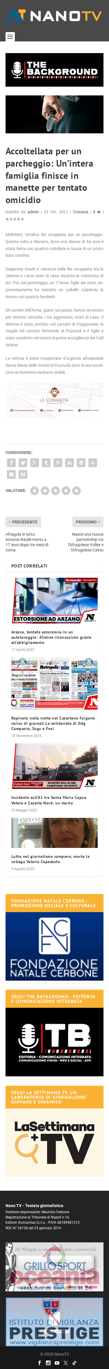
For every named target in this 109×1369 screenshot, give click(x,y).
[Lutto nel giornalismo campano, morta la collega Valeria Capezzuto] (54, 833)
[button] (55, 70)
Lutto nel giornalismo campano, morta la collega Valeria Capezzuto (50, 859)
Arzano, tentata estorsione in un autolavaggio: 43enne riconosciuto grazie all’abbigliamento (51, 637)
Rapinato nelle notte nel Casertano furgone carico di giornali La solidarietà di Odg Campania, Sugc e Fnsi (53, 723)
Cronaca (80, 211)
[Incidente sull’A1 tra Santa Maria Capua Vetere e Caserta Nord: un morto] (54, 766)
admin (33, 211)
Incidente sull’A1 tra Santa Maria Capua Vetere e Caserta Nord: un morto (49, 800)
